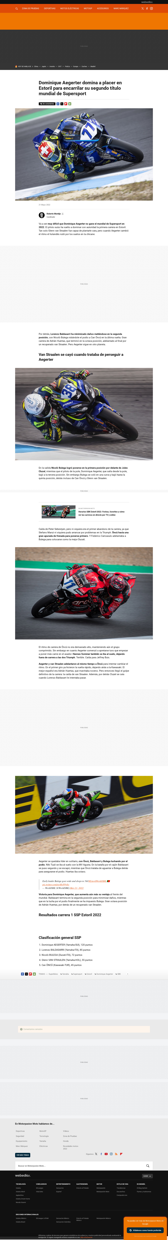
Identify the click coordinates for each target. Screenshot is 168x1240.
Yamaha (65, 974)
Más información (86, 1237)
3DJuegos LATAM (42, 1218)
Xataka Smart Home (23, 1199)
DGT (59, 66)
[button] (55, 213)
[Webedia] (147, 1)
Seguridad (20, 1136)
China (36, 66)
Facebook (146, 8)
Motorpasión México (104, 1218)
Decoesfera (121, 1192)
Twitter (142, 8)
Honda (66, 1141)
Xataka (18, 1188)
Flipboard (65, 103)
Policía (67, 66)
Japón (44, 66)
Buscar (148, 1166)
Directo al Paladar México (82, 1219)
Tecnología (44, 1136)
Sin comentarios (48, 104)
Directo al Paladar (82, 1188)
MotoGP (88, 8)
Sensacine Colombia (63, 1222)
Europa (75, 66)
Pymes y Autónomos (144, 1192)
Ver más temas (22, 1155)
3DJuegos (39, 1188)
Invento (52, 66)
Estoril (89, 974)
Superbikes (53, 974)
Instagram (151, 8)
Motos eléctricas (69, 8)
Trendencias (121, 1188)
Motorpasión (101, 1188)
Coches (84, 66)
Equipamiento (21, 1141)
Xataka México (21, 1218)
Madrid (93, 66)
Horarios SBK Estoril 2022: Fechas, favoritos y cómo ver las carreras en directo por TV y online (101, 513)
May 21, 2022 (77, 887)
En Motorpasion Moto (86, 508)
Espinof (58, 1192)
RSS (116, 1154)
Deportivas (49, 8)
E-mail (69, 103)
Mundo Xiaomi (21, 1202)
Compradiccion (122, 1195)
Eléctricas (43, 1146)
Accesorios (103, 8)
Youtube (106, 1154)
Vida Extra (39, 1192)
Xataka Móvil (20, 1192)
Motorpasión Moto (103, 1192)
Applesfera (19, 1195)
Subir (145, 1176)
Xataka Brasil (20, 1222)
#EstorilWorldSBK (97, 881)
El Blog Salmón (142, 1188)
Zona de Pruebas (30, 8)
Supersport (77, 974)
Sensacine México (62, 1218)
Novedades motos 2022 (70, 1147)
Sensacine (60, 1188)
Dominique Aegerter (104, 974)
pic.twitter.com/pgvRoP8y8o (55, 884)
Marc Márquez (121, 8)
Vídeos (66, 1131)
